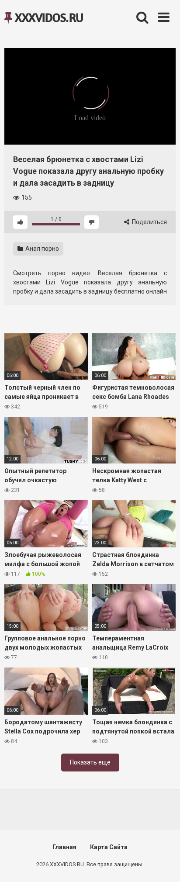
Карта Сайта (109, 847)
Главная (64, 847)
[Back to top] (164, 864)
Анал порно (41, 248)
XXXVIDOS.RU (47, 17)
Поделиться (149, 221)
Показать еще (90, 762)
